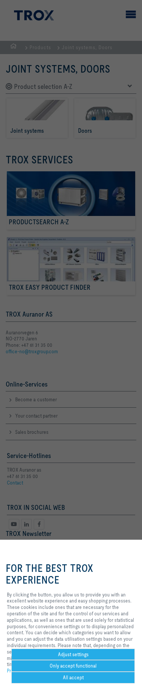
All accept (73, 677)
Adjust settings (73, 654)
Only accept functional (73, 666)
